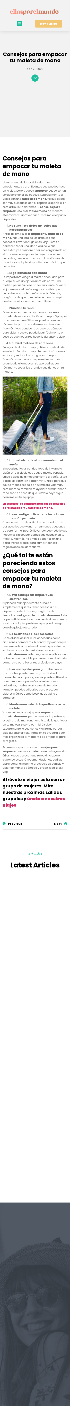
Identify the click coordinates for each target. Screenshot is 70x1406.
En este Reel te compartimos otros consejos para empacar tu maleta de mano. (34, 506)
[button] (19, 23)
